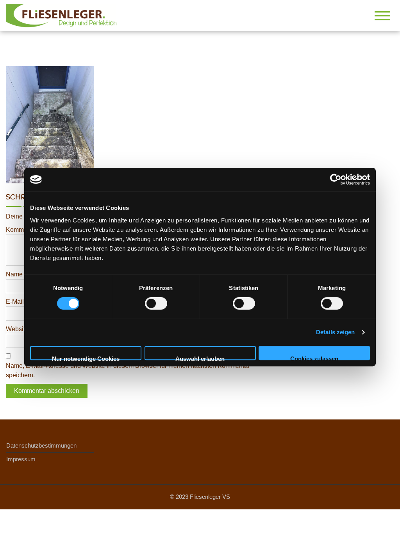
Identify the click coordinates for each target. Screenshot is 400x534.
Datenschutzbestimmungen (41, 445)
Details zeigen (335, 332)
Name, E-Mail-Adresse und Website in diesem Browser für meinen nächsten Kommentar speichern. (128, 370)
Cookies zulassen (314, 357)
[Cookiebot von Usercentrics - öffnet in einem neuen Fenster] (336, 179)
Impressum (21, 459)
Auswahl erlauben (200, 357)
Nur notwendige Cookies (86, 357)
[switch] (156, 303)
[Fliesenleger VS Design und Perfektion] (64, 15)
